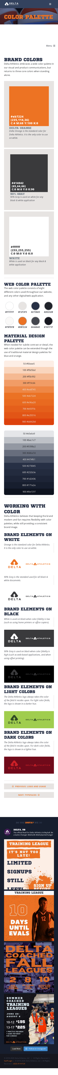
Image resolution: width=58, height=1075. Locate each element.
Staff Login (8, 1061)
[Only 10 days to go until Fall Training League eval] (29, 916)
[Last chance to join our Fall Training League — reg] (29, 864)
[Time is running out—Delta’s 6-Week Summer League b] (29, 1019)
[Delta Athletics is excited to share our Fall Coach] (29, 967)
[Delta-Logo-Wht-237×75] (11, 2)
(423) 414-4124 (19, 1064)
